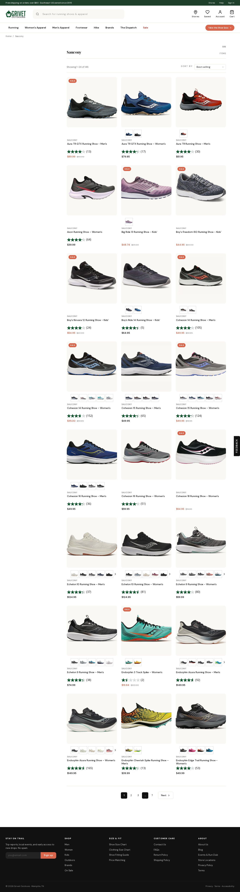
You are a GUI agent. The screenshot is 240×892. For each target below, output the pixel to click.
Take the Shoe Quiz (218, 27)
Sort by (187, 66)
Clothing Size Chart (119, 849)
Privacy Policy (205, 865)
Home (8, 36)
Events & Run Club (208, 854)
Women (69, 849)
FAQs (156, 849)
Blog (200, 849)
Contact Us (160, 844)
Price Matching (117, 860)
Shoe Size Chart (118, 844)
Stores (212, 2)
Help (221, 2)
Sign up (48, 855)
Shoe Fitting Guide (119, 854)
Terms (201, 870)
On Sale (69, 870)
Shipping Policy (162, 860)
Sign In (231, 2)
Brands (68, 865)
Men (67, 844)
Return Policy (161, 854)
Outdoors (70, 860)
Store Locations (206, 860)
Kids (67, 854)
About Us (203, 844)
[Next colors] (115, 574)
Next (163, 795)
